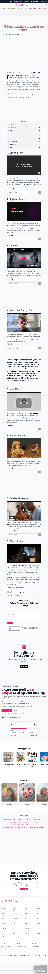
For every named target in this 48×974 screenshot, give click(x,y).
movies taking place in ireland (18, 825)
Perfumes (13, 8)
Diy (37, 913)
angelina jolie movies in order (30, 822)
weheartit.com (19, 587)
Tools (14, 936)
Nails (26, 926)
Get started (34, 735)
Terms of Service (5, 948)
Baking (38, 908)
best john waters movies (9, 827)
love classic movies (23, 827)
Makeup (26, 923)
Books (26, 910)
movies (3, 18)
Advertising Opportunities (7, 946)
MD (19, 72)
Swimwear (39, 931)
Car (8, 595)
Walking (21, 595)
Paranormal (39, 926)
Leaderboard (13, 735)
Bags (26, 908)
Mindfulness (40, 8)
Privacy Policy (35, 946)
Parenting (4, 928)
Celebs (38, 910)
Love (14, 923)
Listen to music (21, 97)
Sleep (14, 931)
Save (34, 72)
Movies (25, 8)
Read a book (15, 97)
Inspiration (15, 920)
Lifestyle (17, 8)
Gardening (30, 8)
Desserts (3, 8)
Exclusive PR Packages (21, 946)
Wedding (39, 933)
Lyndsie (9, 72)
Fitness (45, 8)
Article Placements (36, 943)
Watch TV (27, 97)
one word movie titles (14, 366)
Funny (22, 8)
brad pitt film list (23, 819)
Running (27, 928)
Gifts (26, 918)
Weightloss (4, 936)
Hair (37, 918)
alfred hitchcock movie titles (37, 827)
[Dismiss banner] (39, 627)
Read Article (12, 804)
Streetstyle (8, 8)
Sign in (25, 713)
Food (26, 915)
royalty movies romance (10, 819)
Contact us (4, 943)
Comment (10, 622)
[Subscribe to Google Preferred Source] (14, 628)
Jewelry (38, 920)
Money (38, 923)
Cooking (3, 913)
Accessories (4, 908)
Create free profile (7, 710)
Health (3, 920)
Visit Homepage (24, 889)
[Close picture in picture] (34, 965)
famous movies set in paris (37, 819)
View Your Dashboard (20, 710)
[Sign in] (46, 5)
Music (14, 926)
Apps (14, 908)
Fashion (3, 915)
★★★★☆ (44, 18)
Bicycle (11, 595)
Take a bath (10, 97)
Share (39, 72)
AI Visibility (19, 943)
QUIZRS (40, 596)
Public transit (16, 595)
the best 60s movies (32, 825)
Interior (26, 920)
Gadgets (3, 918)
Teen (3, 933)
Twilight (26, 933)
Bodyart (14, 910)
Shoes (38, 928)
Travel (14, 933)
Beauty (3, 910)
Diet (26, 913)
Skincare (34, 8)
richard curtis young (15, 822)
